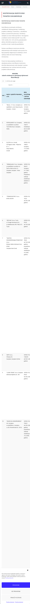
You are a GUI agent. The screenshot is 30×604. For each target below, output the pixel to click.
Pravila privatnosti (9, 578)
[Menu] (3, 3)
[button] (27, 570)
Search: (10, 85)
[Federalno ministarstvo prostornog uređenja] (15, 3)
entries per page (10, 81)
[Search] (27, 3)
